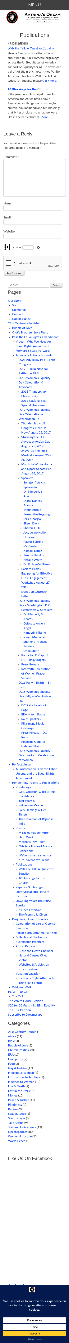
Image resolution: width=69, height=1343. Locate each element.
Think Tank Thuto (30, 982)
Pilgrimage (15, 1104)
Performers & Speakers (36, 609)
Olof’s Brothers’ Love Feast (30, 332)
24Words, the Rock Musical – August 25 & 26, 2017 (36, 455)
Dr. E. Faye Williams (36, 564)
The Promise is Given (33, 914)
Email (8, 217)
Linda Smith (31, 650)
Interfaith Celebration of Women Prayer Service (35, 674)
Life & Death (16, 1086)
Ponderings (23, 787)
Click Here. (49, 80)
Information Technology (24, 1077)
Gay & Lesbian (17, 1068)
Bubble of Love (22, 327)
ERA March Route (33, 714)
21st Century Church (22, 1031)
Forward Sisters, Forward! (33, 350)
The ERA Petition (19, 1010)
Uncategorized (18, 1131)
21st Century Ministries (24, 323)
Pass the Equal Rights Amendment (35, 337)
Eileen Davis (31, 523)
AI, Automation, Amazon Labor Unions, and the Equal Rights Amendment (36, 774)
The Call (17, 996)
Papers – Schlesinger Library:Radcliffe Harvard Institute (32, 892)
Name (8, 203)
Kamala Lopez (32, 550)
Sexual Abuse (17, 1113)
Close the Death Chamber (36, 950)
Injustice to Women (21, 1081)
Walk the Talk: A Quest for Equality (31, 48)
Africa (12, 1036)
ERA (11, 1054)
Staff (15, 305)
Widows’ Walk (22, 987)
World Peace (16, 1141)
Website (9, 231)
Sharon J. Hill (32, 528)
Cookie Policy (21, 318)
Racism (13, 1109)
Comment (11, 156)
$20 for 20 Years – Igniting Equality (31, 1005)
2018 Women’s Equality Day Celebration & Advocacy (34, 382)
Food (11, 1063)
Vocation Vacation (28, 973)
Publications (24, 864)
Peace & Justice (18, 1100)
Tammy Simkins (33, 555)
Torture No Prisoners (22, 1127)
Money (12, 1095)
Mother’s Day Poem (32, 841)
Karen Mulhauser (35, 637)
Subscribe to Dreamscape (25, 1014)
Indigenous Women (31, 805)
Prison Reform (25, 946)
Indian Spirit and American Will (37, 932)
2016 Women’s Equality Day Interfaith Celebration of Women (36, 755)
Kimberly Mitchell (35, 632)
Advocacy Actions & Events (34, 355)
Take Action (16, 1122)
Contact (17, 314)
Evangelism (15, 1059)
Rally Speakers (31, 719)
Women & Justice (20, 1136)
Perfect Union (21, 764)
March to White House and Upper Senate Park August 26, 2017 (36, 469)
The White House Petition (25, 1001)
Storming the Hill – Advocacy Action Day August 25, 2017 (35, 442)
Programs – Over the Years (30, 919)
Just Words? (27, 800)
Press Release (30, 664)
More (44, 117)
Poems (20, 828)
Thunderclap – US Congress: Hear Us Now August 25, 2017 (36, 428)
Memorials (19, 309)
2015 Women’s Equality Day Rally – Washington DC (35, 696)
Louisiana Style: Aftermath (36, 978)
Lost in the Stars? (19, 1091)
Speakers (27, 478)
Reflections (26, 850)
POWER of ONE (19, 991)
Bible (11, 1040)
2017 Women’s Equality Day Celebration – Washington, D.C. (34, 414)
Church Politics (18, 1050)
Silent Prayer (16, 1118)
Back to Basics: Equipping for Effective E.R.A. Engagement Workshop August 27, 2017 (36, 578)
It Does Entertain (30, 910)
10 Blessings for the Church (28, 89)
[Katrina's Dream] (34, 20)
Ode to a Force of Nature (35, 846)
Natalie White (32, 559)
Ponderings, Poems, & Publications (35, 782)
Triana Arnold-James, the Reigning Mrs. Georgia (36, 514)
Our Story (14, 300)
